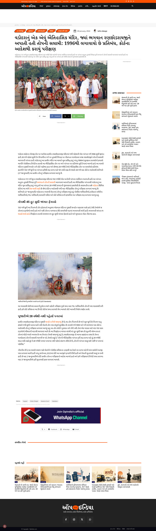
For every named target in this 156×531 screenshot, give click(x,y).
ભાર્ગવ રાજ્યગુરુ (102, 31)
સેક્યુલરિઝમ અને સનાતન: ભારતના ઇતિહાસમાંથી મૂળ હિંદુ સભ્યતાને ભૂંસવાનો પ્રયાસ (131, 114)
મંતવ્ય (119, 482)
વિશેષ (51, 31)
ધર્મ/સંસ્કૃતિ (41, 31)
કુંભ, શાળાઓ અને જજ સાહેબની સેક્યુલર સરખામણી (131, 154)
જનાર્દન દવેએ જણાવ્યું (53, 322)
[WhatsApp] (133, 1)
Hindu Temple (34, 401)
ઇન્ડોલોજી (22, 25)
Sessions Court (45, 401)
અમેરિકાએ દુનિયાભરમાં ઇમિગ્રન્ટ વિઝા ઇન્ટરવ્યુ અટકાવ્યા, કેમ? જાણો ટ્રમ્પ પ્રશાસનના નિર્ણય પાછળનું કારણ (130, 127)
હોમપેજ (17, 25)
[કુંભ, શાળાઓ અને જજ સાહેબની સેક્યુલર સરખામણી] (116, 155)
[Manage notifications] (4, 526)
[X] (131, 1)
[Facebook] (126, 1)
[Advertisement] (61, 235)
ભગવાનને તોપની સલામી (46, 182)
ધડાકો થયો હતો (24, 214)
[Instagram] (128, 1)
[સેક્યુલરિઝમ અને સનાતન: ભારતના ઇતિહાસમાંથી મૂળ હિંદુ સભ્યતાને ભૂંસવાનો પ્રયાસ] (116, 115)
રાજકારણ (43, 482)
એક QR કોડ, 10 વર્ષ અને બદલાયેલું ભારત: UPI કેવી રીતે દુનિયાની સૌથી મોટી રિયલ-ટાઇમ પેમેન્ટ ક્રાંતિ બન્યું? (131, 167)
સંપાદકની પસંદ (62, 31)
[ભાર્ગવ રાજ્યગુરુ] (95, 31)
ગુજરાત (30, 31)
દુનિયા (68, 482)
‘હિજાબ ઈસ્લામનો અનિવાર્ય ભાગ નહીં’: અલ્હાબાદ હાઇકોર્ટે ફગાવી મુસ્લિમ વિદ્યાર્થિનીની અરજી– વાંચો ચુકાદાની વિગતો (131, 180)
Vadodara (55, 401)
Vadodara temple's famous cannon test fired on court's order (33, 404)
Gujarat (25, 401)
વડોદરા (95, 185)
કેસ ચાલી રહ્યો (34, 189)
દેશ (16, 482)
